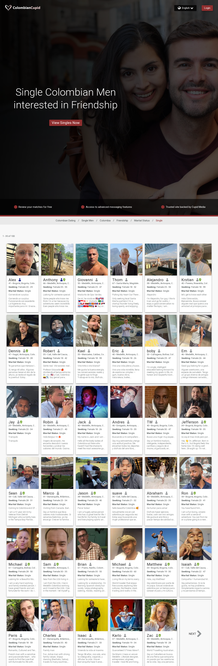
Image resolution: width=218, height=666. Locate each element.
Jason (83, 493)
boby (151, 351)
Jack (82, 422)
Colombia (105, 220)
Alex (12, 280)
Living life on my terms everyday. (126, 579)
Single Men (88, 220)
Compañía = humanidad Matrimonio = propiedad (195, 579)
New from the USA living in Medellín (57, 579)
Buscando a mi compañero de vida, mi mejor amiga (126, 437)
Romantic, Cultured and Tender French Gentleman (23, 650)
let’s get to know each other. (194, 294)
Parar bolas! (84, 508)
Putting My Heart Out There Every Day (126, 294)
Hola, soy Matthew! (156, 579)
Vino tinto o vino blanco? (89, 365)
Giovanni (85, 280)
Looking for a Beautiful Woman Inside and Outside (23, 579)
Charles (49, 635)
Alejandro (155, 280)
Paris (13, 635)
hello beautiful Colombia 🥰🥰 (126, 508)
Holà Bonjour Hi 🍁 (52, 437)
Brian (82, 564)
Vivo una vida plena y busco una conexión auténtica (126, 365)
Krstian (187, 280)
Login (207, 8)
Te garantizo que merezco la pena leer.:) (23, 365)
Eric (115, 351)
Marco (48, 493)
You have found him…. (191, 508)
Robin (48, 422)
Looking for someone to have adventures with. (92, 579)
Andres (118, 422)
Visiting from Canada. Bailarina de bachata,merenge (57, 508)
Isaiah (186, 564)
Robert (49, 351)
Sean (13, 493)
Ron (184, 493)
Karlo (116, 635)
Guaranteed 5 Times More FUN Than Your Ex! (126, 650)
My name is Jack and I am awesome (92, 437)
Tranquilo (13, 437)
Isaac (82, 635)
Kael (81, 351)
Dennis (14, 351)
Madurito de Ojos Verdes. (90, 294)
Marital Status (142, 220)
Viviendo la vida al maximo (90, 650)
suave (117, 493)
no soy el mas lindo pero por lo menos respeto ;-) (195, 437)
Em (184, 351)
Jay (12, 422)
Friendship (122, 220)
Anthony (50, 280)
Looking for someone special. (57, 294)
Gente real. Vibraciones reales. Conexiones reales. (57, 365)
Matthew (154, 564)
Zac (150, 635)
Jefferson (189, 422)
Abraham (155, 493)
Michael (15, 564)
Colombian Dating (65, 220)
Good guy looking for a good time (195, 365)
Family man (48, 650)
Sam (47, 564)
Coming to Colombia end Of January (23, 508)
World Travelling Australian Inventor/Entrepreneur (161, 650)
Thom (117, 280)
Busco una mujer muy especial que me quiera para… (161, 437)
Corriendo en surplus (19, 294)
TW (150, 422)
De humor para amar (157, 508)
